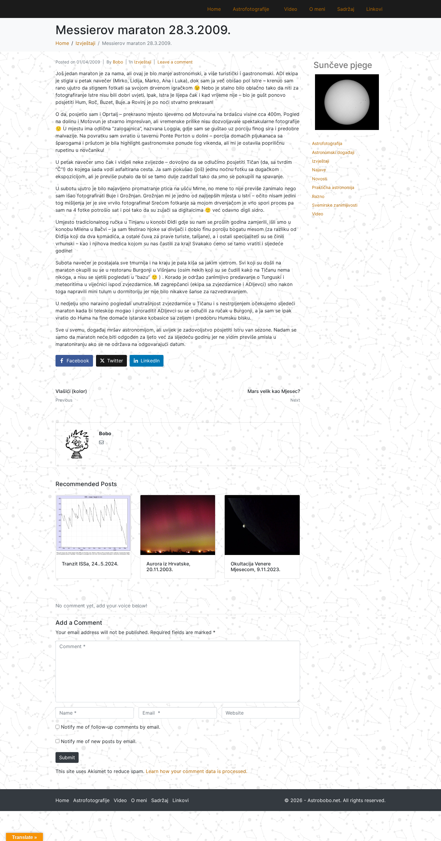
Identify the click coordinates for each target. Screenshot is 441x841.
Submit (67, 757)
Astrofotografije (251, 9)
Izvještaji (142, 61)
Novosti (319, 178)
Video (290, 9)
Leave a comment (175, 61)
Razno (318, 196)
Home (214, 9)
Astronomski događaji (333, 152)
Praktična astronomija (333, 187)
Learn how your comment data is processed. (196, 771)
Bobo (118, 61)
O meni (317, 9)
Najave (319, 169)
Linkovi (374, 9)
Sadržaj (345, 9)
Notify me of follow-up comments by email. (110, 727)
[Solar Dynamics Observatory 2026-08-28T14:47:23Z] (347, 101)
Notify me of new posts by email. (98, 741)
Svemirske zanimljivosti (334, 205)
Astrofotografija (327, 143)
